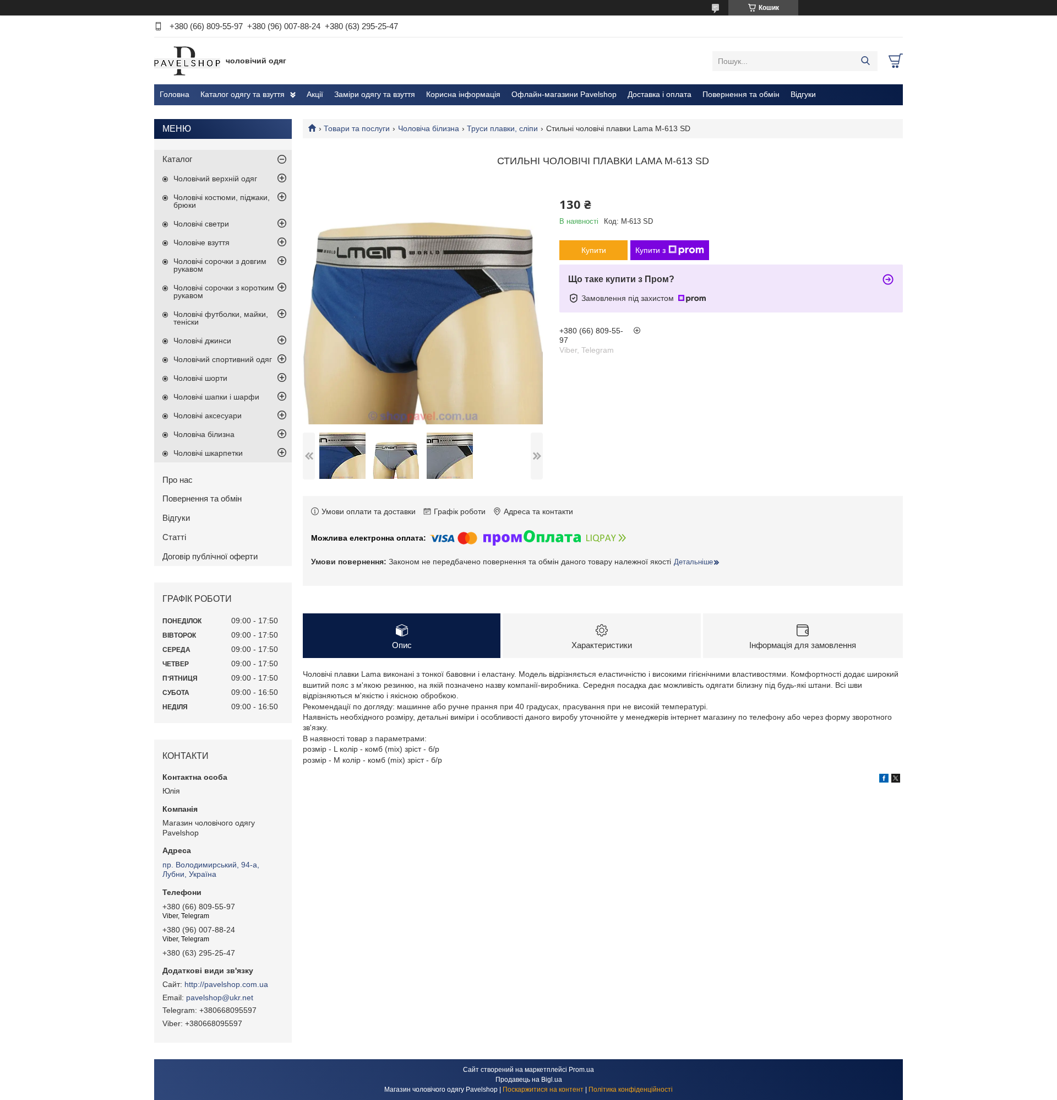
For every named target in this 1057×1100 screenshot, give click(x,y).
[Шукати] (865, 61)
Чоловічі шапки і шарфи (216, 396)
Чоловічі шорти (200, 378)
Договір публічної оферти (210, 556)
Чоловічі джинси (202, 340)
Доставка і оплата (659, 94)
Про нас (177, 479)
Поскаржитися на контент (543, 1089)
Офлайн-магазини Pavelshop (564, 94)
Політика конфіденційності (631, 1089)
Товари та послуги (357, 128)
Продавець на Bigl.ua (528, 1079)
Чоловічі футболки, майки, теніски (220, 318)
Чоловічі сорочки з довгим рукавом (219, 265)
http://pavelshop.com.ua (226, 984)
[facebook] (884, 779)
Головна (174, 94)
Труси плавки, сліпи (502, 128)
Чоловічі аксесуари (207, 415)
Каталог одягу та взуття (242, 94)
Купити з (650, 250)
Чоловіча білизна (428, 128)
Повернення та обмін (741, 94)
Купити (593, 250)
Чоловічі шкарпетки (208, 453)
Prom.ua (581, 1070)
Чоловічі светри (201, 223)
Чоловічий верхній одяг (215, 178)
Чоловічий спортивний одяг (222, 359)
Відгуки (803, 94)
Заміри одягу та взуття (374, 94)
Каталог (177, 159)
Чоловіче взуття (201, 242)
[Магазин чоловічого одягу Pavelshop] (187, 60)
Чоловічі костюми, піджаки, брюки (221, 201)
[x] (895, 779)
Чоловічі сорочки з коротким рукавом (223, 291)
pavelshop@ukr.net (219, 997)
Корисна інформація (463, 94)
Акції (315, 94)
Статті (174, 537)
